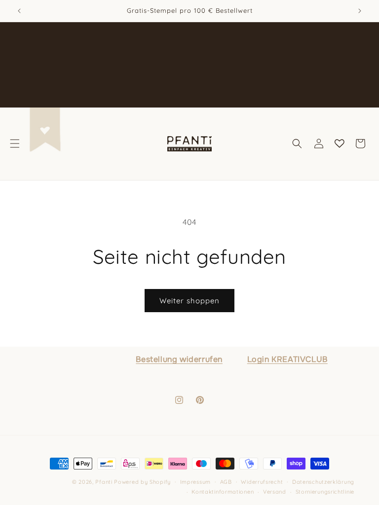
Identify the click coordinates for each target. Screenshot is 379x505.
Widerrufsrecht (262, 481)
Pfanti (103, 481)
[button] (15, 143)
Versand (274, 491)
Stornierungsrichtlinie (325, 491)
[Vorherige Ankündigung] (19, 11)
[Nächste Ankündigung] (360, 11)
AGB (226, 481)
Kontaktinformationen (222, 491)
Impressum (195, 481)
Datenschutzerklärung (323, 481)
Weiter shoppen (189, 300)
